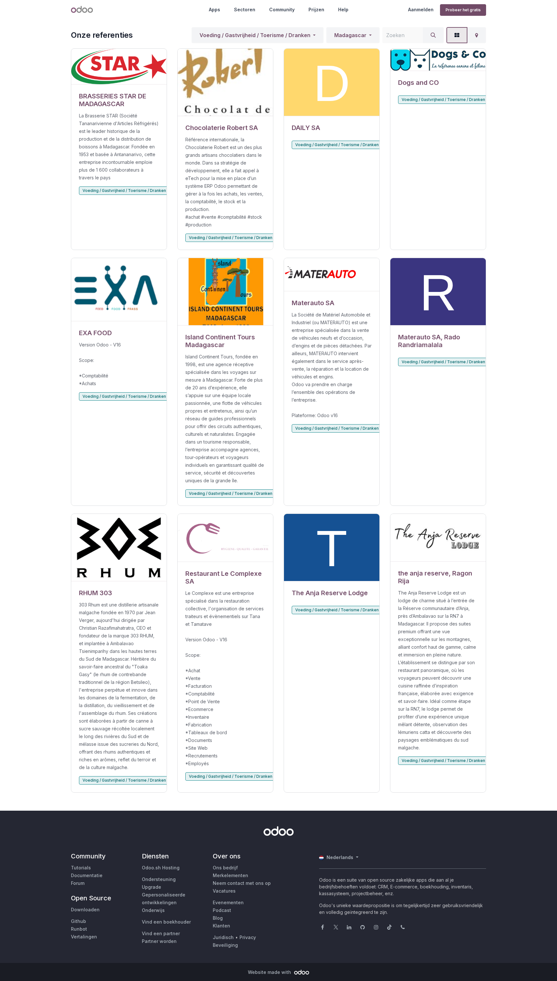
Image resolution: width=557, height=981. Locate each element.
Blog (218, 918)
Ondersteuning (159, 879)
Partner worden (159, 941)
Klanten (221, 925)
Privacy (247, 937)
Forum (77, 883)
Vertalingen (84, 936)
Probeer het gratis (463, 9)
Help (343, 9)
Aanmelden (421, 9)
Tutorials (81, 867)
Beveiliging (225, 945)
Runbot (79, 929)
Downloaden (85, 909)
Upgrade (151, 887)
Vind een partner (161, 933)
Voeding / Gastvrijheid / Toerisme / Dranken (255, 35)
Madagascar (350, 35)
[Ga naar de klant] (119, 67)
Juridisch (223, 937)
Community (282, 9)
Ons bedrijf (225, 867)
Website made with (270, 972)
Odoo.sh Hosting (161, 867)
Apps (214, 9)
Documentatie (87, 875)
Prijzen (316, 9)
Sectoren (244, 9)
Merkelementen (230, 875)
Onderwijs (153, 910)
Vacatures (224, 891)
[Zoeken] (433, 35)
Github (78, 921)
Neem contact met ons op (242, 883)
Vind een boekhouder (166, 922)
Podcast (222, 910)
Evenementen (228, 902)
